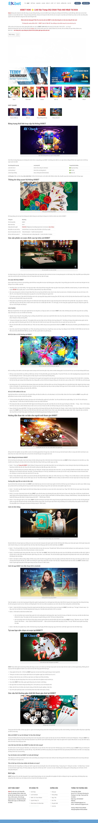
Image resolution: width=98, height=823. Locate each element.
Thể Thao (33, 3)
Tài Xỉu (58, 3)
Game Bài (38, 3)
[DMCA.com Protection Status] (34, 806)
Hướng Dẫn (63, 3)
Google (32, 28)
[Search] (25, 3)
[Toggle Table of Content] (16, 35)
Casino (43, 3)
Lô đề (52, 3)
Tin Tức (69, 3)
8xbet (28, 3)
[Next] (86, 48)
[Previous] (11, 48)
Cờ (55, 3)
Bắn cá (48, 3)
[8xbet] (15, 3)
